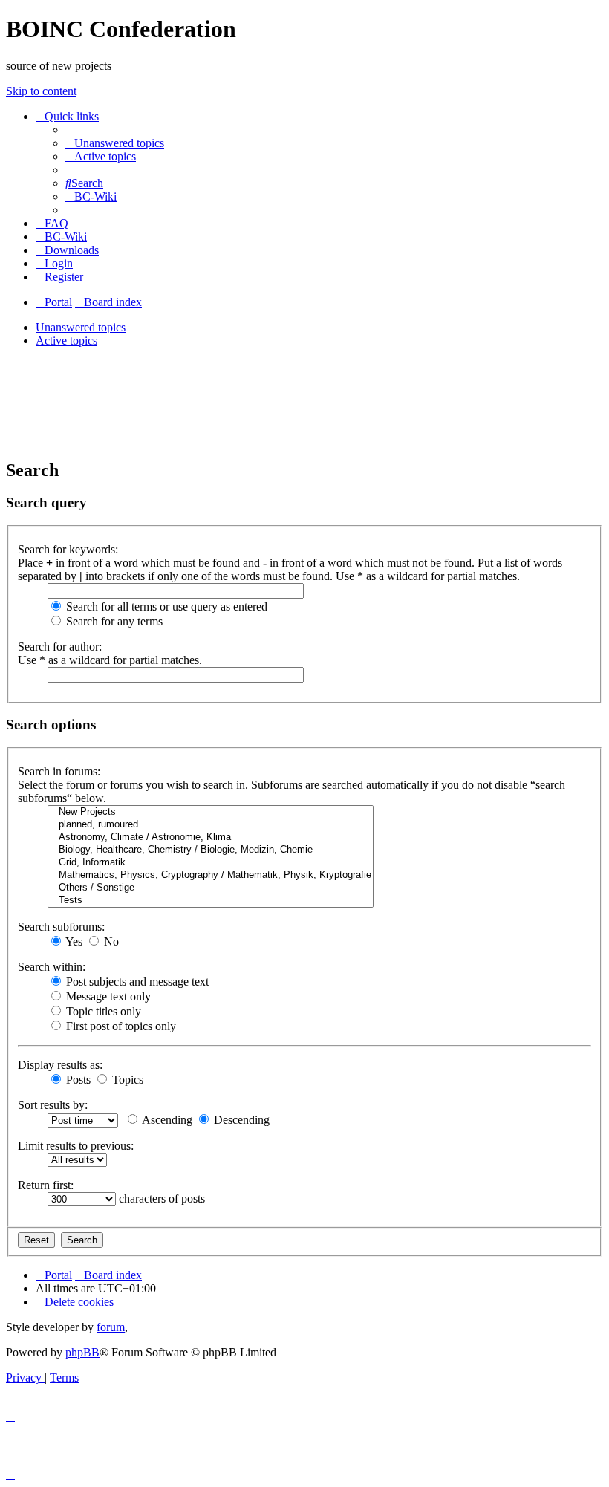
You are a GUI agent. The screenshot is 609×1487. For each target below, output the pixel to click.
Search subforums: (61, 926)
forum (111, 1327)
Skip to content (41, 91)
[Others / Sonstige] (210, 888)
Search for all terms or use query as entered (165, 606)
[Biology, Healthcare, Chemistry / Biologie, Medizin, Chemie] (210, 850)
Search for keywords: (68, 549)
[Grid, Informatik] (210, 862)
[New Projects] (210, 812)
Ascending (166, 1119)
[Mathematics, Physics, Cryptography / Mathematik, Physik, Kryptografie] (210, 875)
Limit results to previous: (76, 1145)
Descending (240, 1119)
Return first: (46, 1185)
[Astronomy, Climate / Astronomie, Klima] (210, 837)
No (110, 941)
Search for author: (60, 646)
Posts (77, 1079)
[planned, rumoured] (210, 825)
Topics (126, 1079)
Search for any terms (113, 621)
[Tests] (210, 900)
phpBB (82, 1352)
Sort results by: (53, 1105)
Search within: (51, 966)
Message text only (107, 996)
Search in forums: (59, 771)
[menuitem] (114, 143)
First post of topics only (119, 1026)
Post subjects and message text (136, 981)
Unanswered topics (81, 327)
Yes (72, 941)
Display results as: (60, 1064)
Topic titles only (102, 1011)
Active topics (66, 340)
